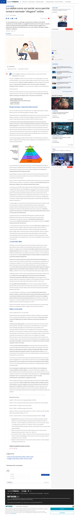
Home (7, 15)
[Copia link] (14, 18)
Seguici (23, 491)
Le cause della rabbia (14, 102)
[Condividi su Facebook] (6, 18)
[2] (21, 180)
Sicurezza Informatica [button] (59, 1)
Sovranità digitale (31, 1)
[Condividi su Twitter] (10, 18)
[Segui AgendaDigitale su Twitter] (30, 491)
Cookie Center (46, 493)
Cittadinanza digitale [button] (40, 1)
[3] (20, 186)
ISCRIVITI (70, 167)
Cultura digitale (13, 15)
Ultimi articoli (24, 1)
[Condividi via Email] (12, 18)
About (8, 493)
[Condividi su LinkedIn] (8, 18)
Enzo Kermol (8, 33)
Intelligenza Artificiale (50, 1)
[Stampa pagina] (16, 18)
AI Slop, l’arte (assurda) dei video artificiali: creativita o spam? (20, 456)
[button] (3, 2)
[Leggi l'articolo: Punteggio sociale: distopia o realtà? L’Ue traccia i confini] (62, 134)
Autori (11, 493)
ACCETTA (62, 509)
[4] (33, 190)
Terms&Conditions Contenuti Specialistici (36, 493)
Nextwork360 (9, 498)
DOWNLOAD (69, 29)
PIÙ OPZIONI (62, 512)
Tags (14, 493)
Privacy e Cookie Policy (24, 493)
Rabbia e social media (14, 103)
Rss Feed (17, 493)
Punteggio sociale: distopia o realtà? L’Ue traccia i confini (19, 458)
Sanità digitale (68, 1)
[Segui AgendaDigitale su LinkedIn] (28, 491)
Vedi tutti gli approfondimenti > (67, 91)
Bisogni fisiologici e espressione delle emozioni (20, 100)
